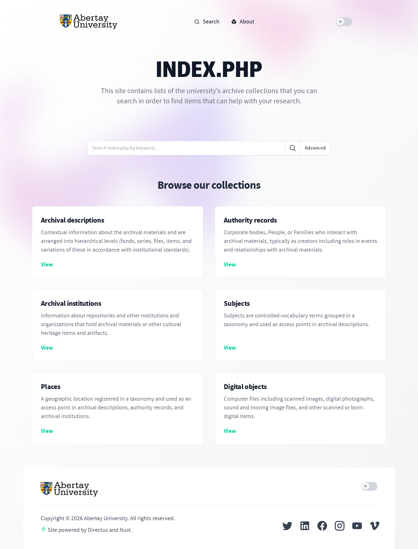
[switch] (344, 21)
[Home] (89, 22)
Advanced (315, 148)
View (47, 264)
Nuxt (125, 530)
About (247, 21)
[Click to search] (292, 148)
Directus (98, 530)
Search (211, 21)
